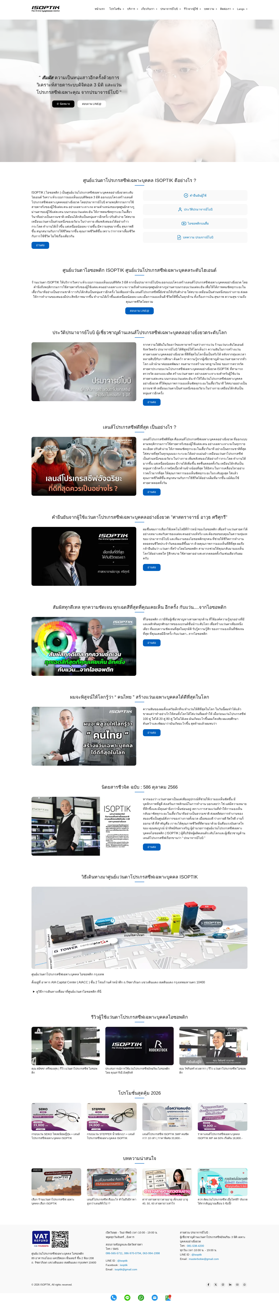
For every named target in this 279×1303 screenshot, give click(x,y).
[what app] (141, 1298)
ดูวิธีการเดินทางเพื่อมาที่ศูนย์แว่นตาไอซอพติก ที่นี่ (68, 991)
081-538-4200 (195, 1245)
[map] (168, 1298)
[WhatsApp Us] (244, 1285)
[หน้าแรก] (46, 8)
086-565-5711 (114, 1253)
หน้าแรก (100, 8)
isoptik (124, 1265)
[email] (155, 1298)
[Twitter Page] (216, 1285)
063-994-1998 (151, 1253)
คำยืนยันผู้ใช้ (198, 195)
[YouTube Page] (237, 1285)
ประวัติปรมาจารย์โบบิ (198, 209)
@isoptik (122, 1260)
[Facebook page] (208, 1285)
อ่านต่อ (40, 245)
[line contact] (127, 1298)
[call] (114, 1298)
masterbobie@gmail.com (204, 1258)
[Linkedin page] (230, 1285)
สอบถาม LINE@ (91, 103)
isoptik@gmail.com (126, 1269)
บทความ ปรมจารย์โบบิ (198, 237)
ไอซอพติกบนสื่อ (198, 223)
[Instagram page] (223, 1285)
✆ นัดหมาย (63, 103)
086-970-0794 (132, 1253)
